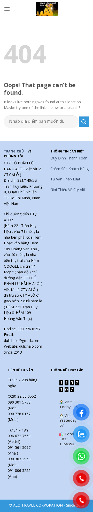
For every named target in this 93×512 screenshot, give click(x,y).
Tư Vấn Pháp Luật (65, 179)
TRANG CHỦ (14, 151)
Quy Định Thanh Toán (68, 158)
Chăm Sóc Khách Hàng (69, 168)
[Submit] (84, 121)
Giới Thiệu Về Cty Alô (67, 189)
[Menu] (7, 9)
